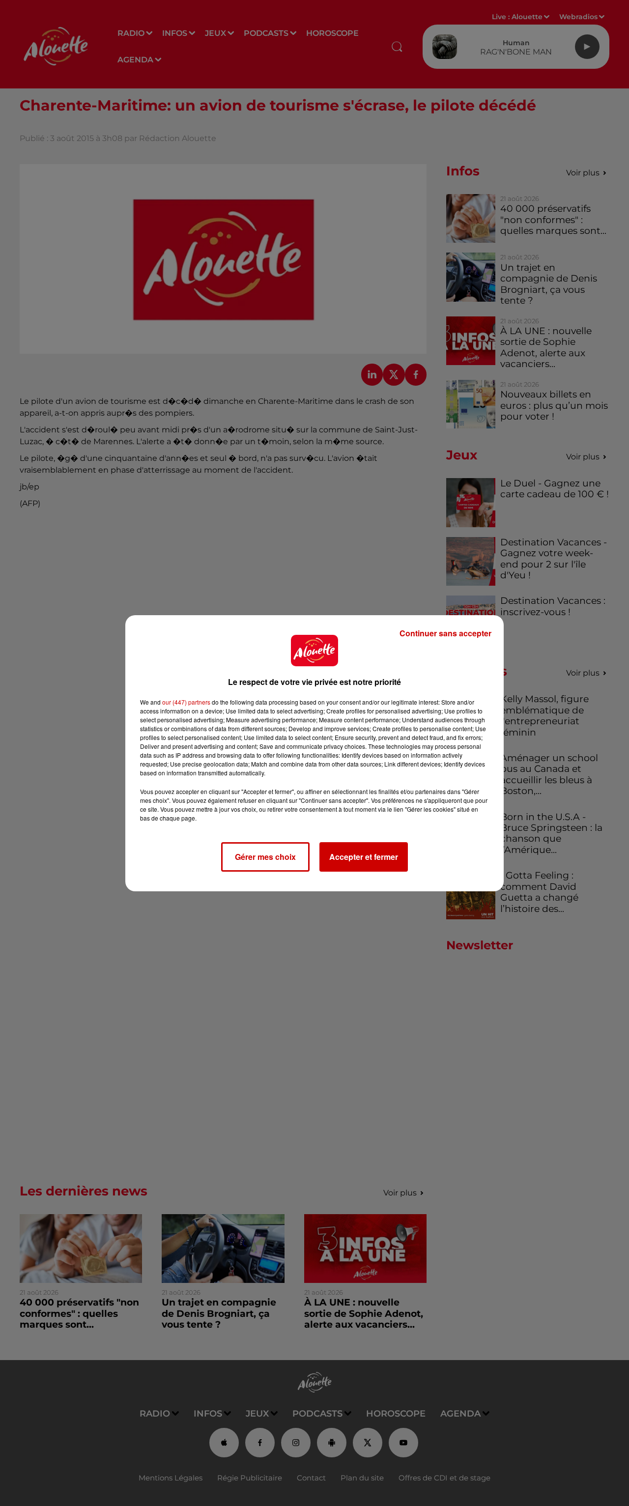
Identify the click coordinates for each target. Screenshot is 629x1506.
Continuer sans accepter (445, 633)
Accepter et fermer (363, 856)
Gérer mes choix (265, 856)
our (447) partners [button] (186, 702)
